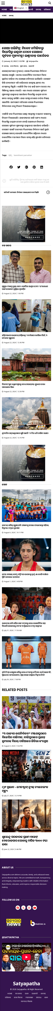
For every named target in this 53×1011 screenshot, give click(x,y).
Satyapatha (33, 61)
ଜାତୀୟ (38, 9)
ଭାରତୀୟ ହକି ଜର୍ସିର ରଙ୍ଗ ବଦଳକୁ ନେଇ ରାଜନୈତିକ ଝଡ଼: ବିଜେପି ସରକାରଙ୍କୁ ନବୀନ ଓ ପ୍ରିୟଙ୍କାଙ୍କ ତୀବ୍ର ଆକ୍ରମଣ (24, 624)
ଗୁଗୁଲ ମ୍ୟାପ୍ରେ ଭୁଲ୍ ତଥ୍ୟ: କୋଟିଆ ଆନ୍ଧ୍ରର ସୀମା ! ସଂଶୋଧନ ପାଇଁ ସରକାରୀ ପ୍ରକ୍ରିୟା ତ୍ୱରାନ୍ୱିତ (25, 287)
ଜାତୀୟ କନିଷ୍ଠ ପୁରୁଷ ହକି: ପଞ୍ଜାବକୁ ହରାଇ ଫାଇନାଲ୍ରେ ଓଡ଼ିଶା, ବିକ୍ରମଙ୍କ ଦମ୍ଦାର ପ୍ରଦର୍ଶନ (25, 526)
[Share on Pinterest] (34, 167)
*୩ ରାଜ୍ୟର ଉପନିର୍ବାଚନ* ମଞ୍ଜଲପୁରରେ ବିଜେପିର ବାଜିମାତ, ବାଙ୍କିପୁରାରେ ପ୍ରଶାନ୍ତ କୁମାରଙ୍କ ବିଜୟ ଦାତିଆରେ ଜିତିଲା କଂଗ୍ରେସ (25, 737)
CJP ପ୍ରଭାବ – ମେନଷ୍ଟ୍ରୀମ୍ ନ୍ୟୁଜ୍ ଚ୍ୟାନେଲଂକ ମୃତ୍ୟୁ (25, 789)
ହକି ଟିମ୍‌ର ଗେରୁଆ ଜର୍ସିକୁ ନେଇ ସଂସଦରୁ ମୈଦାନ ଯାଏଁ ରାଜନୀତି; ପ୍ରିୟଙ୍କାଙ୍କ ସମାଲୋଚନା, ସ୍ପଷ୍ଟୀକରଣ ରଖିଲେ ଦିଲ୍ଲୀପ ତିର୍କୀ (26, 673)
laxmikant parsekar (23, 155)
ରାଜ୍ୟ (27, 993)
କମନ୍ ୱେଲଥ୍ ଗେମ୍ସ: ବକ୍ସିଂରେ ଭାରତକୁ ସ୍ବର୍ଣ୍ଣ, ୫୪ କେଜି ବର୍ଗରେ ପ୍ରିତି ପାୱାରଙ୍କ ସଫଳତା (25, 575)
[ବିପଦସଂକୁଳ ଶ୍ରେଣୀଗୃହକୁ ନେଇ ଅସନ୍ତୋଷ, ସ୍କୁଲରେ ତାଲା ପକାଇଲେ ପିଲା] (26, 364)
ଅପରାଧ (38, 997)
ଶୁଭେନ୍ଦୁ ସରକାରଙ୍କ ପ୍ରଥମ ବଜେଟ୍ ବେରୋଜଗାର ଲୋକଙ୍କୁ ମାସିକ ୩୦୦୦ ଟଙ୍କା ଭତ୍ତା (24, 840)
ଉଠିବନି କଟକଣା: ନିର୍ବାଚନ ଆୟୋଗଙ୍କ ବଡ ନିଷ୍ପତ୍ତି (21, 192)
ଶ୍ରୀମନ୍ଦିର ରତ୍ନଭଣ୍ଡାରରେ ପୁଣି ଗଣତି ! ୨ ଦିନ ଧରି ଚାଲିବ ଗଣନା (25, 433)
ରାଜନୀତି (29, 9)
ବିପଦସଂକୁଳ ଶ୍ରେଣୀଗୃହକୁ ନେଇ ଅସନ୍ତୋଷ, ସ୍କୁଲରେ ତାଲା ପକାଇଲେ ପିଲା (23, 385)
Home (4, 9)
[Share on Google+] (26, 167)
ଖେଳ (46, 997)
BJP (10, 155)
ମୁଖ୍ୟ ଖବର (23, 66)
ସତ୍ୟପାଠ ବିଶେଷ (26, 1001)
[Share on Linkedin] (41, 167)
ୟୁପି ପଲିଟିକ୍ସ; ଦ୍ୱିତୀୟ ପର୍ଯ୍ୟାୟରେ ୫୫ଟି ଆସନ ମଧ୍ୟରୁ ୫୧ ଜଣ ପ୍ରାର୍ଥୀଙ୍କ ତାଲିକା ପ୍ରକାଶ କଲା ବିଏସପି (29, 180)
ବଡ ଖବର (18, 993)
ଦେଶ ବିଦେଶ (14, 66)
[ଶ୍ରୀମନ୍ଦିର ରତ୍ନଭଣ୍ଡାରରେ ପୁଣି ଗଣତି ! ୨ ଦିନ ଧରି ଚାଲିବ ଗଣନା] (26, 413)
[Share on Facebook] (11, 167)
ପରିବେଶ (47, 9)
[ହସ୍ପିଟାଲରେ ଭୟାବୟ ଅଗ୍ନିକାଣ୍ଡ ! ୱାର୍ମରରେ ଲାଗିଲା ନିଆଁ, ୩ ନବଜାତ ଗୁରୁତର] (26, 315)
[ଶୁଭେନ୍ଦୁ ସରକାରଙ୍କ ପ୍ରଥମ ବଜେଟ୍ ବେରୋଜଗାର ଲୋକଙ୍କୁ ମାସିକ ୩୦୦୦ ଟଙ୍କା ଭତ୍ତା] (26, 816)
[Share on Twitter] (19, 167)
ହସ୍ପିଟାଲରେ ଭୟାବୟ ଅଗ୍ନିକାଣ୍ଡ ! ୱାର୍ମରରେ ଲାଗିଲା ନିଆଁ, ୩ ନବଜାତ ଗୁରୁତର (24, 336)
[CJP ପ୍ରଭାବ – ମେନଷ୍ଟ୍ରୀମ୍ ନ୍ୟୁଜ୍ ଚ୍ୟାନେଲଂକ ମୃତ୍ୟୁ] (26, 766)
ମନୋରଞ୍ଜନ (29, 997)
